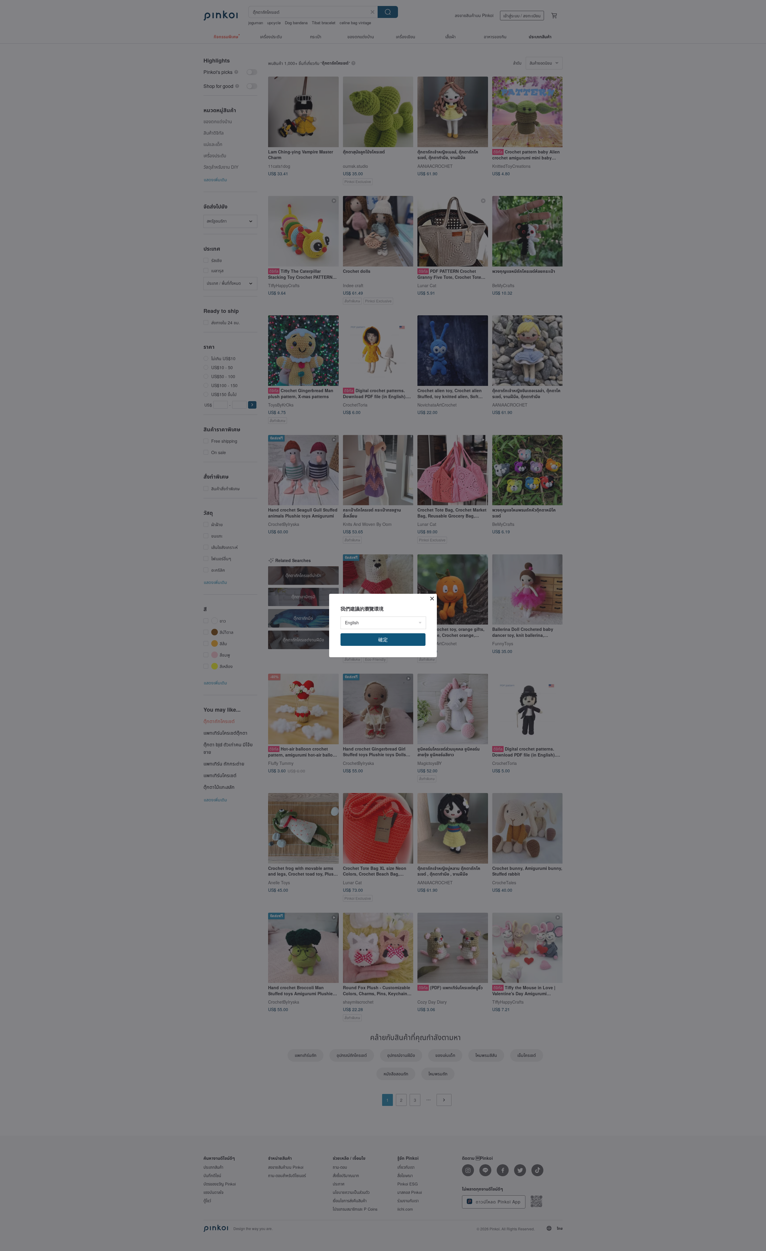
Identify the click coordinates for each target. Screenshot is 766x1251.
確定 (383, 639)
